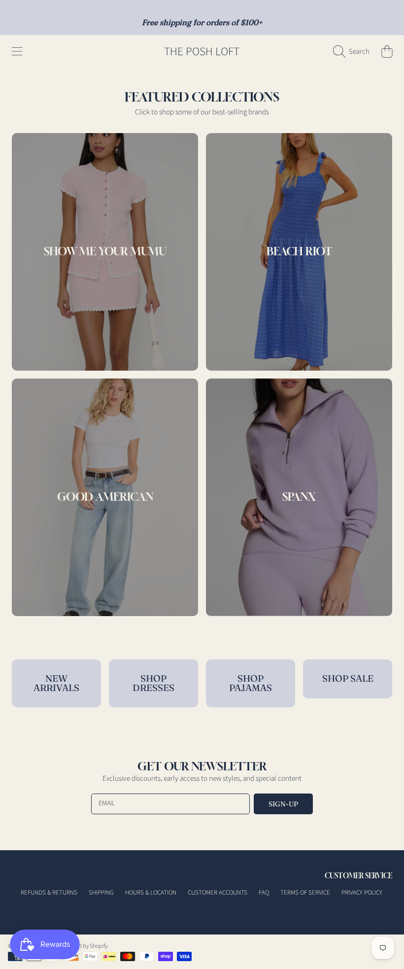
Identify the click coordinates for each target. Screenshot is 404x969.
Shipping (101, 892)
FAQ (264, 892)
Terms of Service (305, 892)
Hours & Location (150, 892)
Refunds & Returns (49, 892)
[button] (17, 52)
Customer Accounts (217, 892)
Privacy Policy (361, 892)
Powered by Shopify (83, 946)
